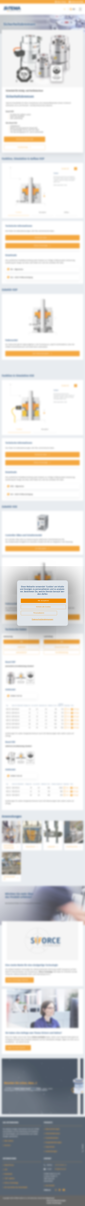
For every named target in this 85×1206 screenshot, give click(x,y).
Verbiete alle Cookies (43, 607)
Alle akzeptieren (43, 600)
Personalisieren (38, 613)
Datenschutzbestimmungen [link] (42, 619)
